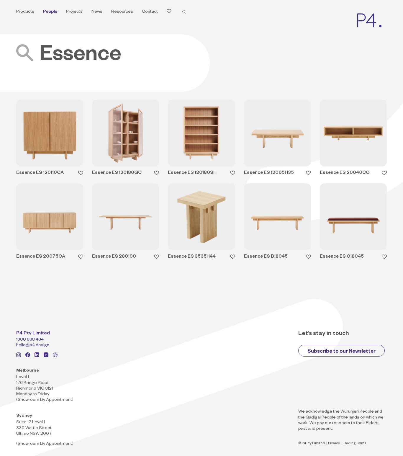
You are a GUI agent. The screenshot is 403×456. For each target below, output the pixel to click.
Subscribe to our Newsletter (341, 352)
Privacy (334, 444)
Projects (74, 12)
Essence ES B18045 (266, 256)
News (96, 12)
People (50, 12)
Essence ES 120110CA (40, 173)
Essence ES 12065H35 (269, 173)
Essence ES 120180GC (117, 173)
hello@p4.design (32, 345)
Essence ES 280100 (114, 256)
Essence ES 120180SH (192, 173)
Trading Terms (354, 444)
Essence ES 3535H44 (192, 256)
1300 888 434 (30, 340)
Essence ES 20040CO (345, 173)
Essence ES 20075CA (40, 256)
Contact (150, 12)
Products (25, 12)
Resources (122, 12)
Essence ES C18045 (342, 256)
